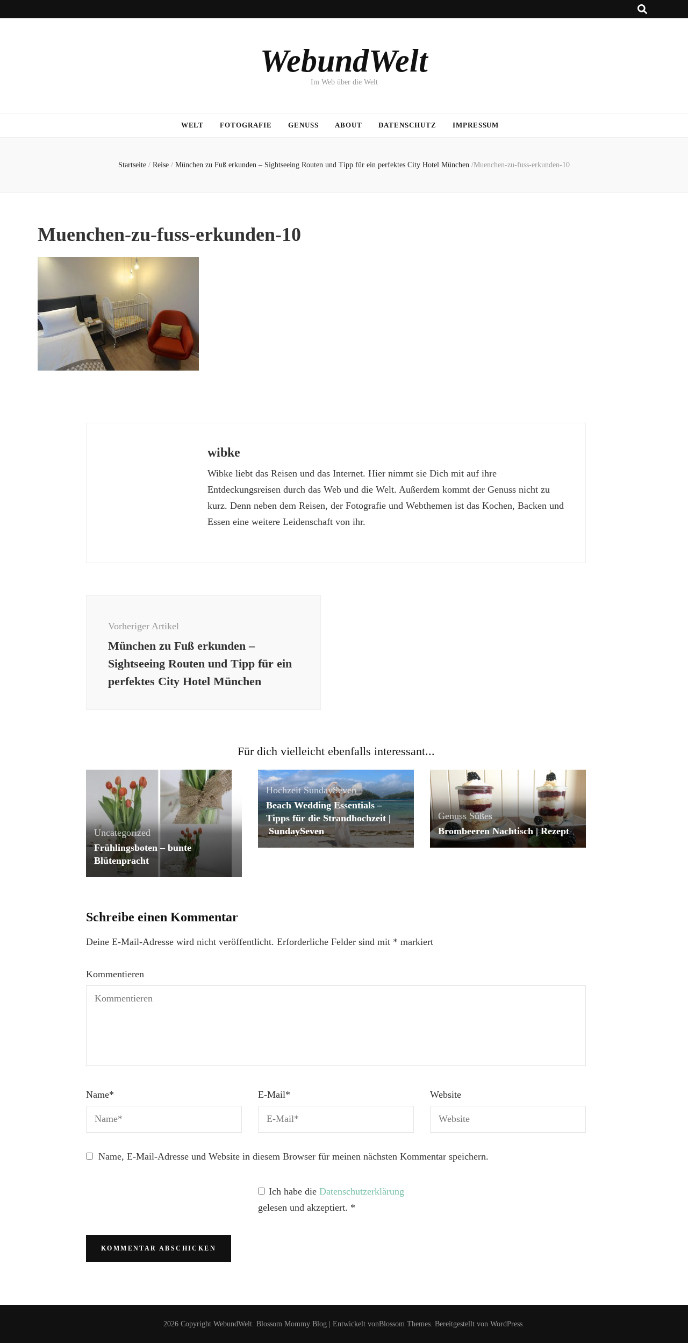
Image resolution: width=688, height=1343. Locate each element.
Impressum (476, 125)
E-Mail (274, 1094)
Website (445, 1094)
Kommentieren (115, 974)
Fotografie (246, 125)
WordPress (506, 1324)
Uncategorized (122, 832)
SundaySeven (330, 790)
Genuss (303, 125)
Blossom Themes (405, 1324)
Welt (192, 125)
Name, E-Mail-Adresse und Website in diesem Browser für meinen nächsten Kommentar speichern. (293, 1156)
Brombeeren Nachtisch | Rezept (503, 831)
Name (100, 1094)
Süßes (480, 816)
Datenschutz (407, 125)
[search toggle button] (642, 9)
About (348, 125)
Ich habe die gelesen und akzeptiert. (331, 1199)
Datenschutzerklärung (361, 1191)
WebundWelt (344, 61)
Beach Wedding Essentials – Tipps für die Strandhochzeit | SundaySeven (328, 818)
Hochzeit (283, 790)
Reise (161, 165)
